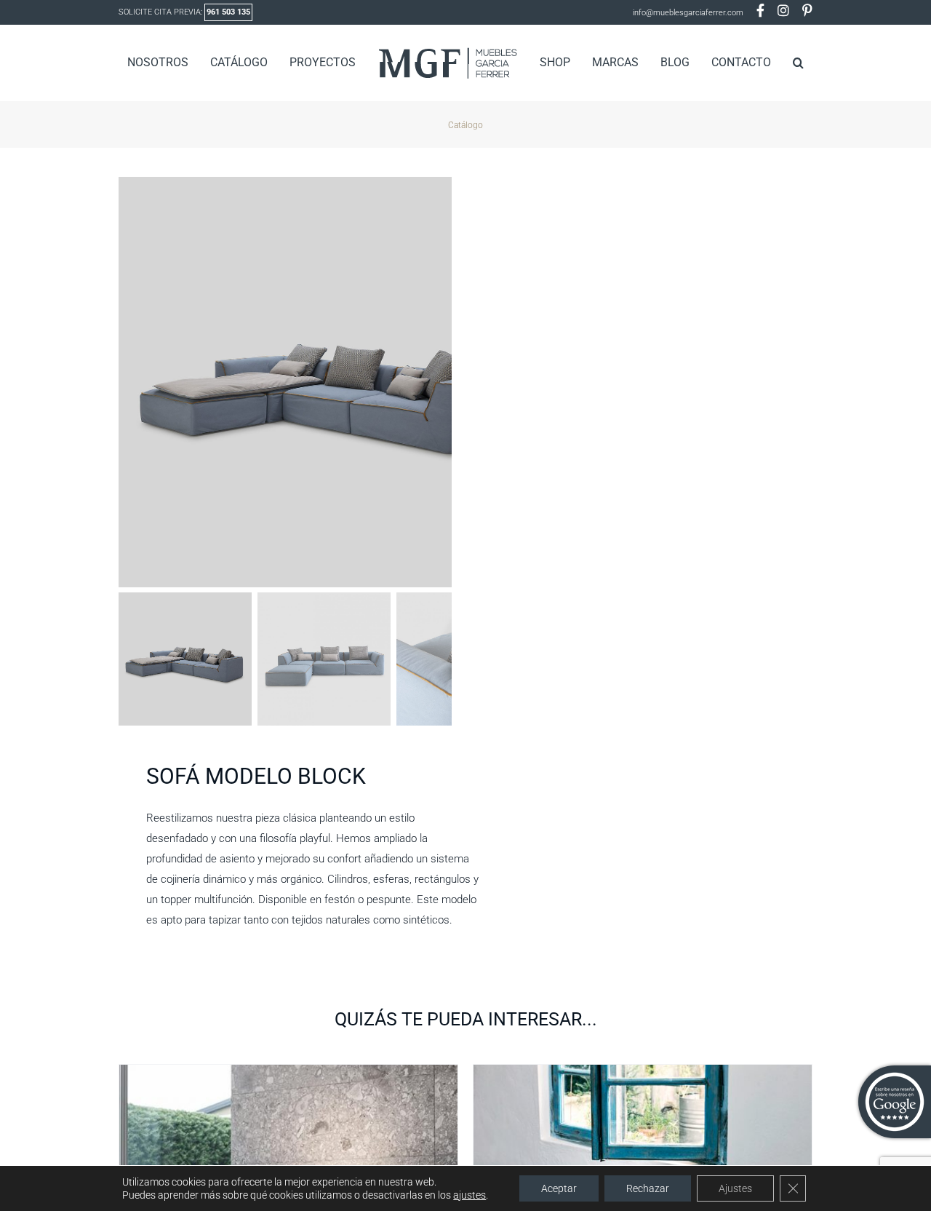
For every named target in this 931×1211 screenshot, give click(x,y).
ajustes (469, 1195)
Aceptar (559, 1188)
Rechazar (647, 1188)
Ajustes (735, 1188)
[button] (775, 62)
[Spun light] (288, 1073)
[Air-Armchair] (643, 1073)
